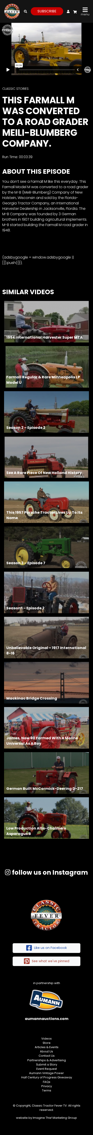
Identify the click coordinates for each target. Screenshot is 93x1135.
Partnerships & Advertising (46, 1060)
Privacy (46, 1086)
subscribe (46, 11)
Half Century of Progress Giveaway (46, 1077)
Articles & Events (46, 1047)
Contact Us (47, 1056)
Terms (46, 1090)
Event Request (46, 1069)
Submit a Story (46, 1064)
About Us (46, 1051)
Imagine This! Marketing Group (55, 1118)
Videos (46, 1038)
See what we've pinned (50, 961)
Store (47, 1043)
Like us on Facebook (50, 947)
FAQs (46, 1082)
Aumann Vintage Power (46, 1073)
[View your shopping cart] (74, 11)
